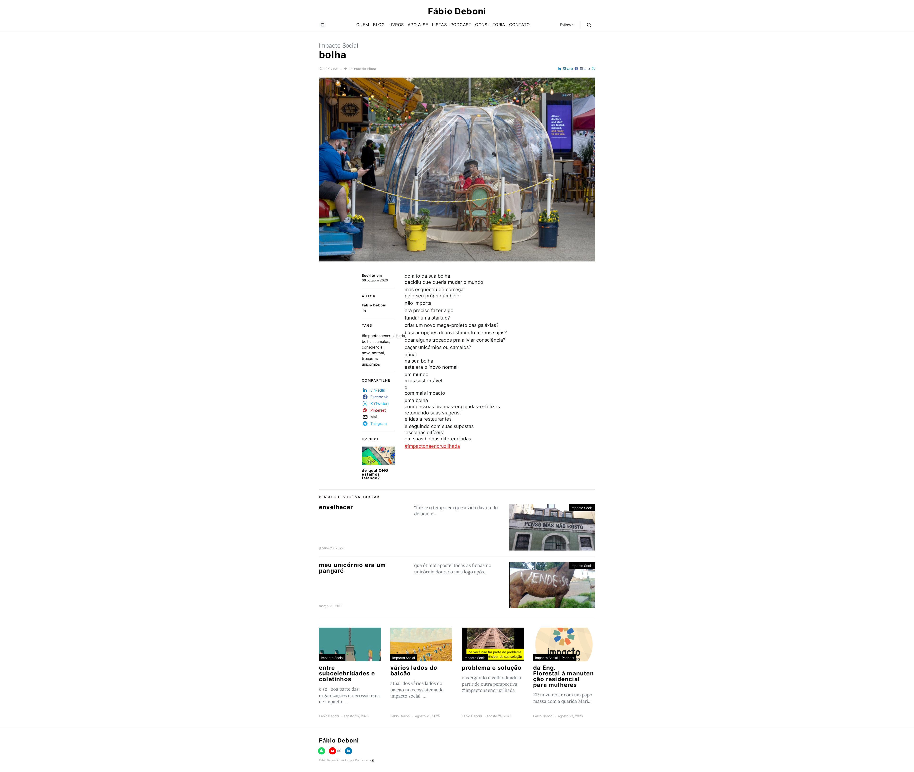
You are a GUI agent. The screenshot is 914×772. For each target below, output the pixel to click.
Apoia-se (418, 24)
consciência (372, 347)
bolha (367, 341)
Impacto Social (338, 45)
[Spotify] (321, 750)
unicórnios (371, 364)
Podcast (461, 24)
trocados (370, 358)
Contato (519, 24)
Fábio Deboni (457, 11)
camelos (381, 341)
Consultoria (490, 24)
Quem (362, 24)
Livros (396, 24)
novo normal (373, 352)
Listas (439, 24)
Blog (379, 24)
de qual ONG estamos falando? (375, 474)
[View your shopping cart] (322, 24)
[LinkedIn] (348, 750)
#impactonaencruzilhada (383, 335)
